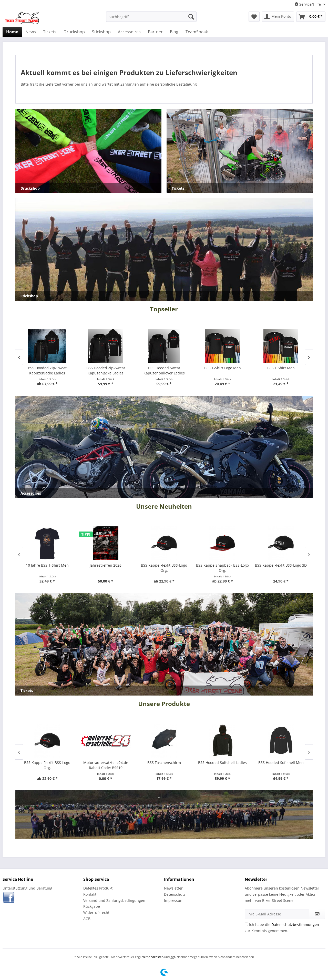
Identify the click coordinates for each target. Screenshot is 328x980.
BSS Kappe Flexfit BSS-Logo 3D (281, 565)
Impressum (173, 900)
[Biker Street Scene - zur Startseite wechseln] (22, 18)
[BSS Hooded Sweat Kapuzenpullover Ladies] (164, 346)
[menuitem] (151, 17)
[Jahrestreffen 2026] (105, 543)
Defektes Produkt (97, 888)
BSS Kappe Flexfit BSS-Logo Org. (164, 568)
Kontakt (89, 894)
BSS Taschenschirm (164, 762)
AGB (86, 918)
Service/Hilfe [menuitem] (310, 4)
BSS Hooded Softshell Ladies (222, 762)
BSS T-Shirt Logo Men (222, 367)
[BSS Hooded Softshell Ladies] (222, 741)
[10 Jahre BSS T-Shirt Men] (47, 543)
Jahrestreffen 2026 (105, 565)
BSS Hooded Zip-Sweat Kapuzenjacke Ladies (47, 370)
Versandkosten (152, 957)
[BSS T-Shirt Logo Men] (222, 346)
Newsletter (173, 888)
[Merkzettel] (254, 17)
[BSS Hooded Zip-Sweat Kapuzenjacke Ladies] (47, 346)
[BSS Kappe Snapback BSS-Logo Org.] (222, 543)
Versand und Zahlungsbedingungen (114, 900)
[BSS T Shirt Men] (281, 346)
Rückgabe (91, 906)
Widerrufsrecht (96, 912)
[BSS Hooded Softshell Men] (281, 741)
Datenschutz (175, 894)
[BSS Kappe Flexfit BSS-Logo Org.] (164, 543)
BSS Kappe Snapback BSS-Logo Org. (222, 568)
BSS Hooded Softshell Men (281, 762)
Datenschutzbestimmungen (295, 924)
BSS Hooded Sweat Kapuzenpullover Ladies (164, 370)
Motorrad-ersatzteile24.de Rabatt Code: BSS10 (105, 765)
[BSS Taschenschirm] (164, 741)
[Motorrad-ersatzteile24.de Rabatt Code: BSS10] (105, 741)
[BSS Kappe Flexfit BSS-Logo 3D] (281, 543)
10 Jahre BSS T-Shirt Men (47, 565)
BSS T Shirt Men (281, 367)
